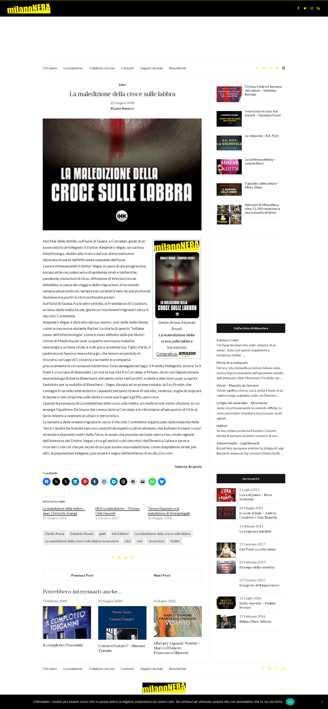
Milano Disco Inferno (255, 621)
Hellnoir (222, 426)
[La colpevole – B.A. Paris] (229, 143)
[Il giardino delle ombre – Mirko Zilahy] (229, 190)
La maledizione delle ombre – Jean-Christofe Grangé (64, 510)
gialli (102, 534)
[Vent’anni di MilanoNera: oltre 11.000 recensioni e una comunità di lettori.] (229, 215)
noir (140, 541)
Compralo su (167, 353)
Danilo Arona (54, 534)
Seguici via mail (151, 68)
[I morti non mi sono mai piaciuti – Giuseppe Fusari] (229, 119)
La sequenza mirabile (255, 531)
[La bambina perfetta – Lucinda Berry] (229, 167)
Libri (122, 85)
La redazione (73, 68)
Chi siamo (50, 68)
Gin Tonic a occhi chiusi (257, 549)
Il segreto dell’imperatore (259, 585)
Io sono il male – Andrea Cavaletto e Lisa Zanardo (258, 515)
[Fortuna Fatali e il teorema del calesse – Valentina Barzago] (229, 94)
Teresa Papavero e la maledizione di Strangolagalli (169, 510)
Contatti (127, 68)
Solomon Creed (227, 340)
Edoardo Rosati (81, 534)
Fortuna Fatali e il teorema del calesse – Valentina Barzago (263, 90)
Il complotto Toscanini (62, 645)
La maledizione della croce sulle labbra (162, 534)
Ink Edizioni (120, 534)
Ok (290, 702)
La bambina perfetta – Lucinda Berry (260, 161)
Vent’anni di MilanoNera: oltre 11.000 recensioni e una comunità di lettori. (262, 208)
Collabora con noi (102, 68)
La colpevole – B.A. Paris (262, 136)
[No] (322, 701)
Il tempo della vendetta (256, 567)
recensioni (156, 541)
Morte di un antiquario (232, 363)
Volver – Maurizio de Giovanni (238, 385)
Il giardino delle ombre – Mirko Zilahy (262, 185)
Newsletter (177, 68)
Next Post (162, 575)
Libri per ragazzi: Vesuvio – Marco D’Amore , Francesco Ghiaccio (177, 648)
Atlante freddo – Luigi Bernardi (238, 443)
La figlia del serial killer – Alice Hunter (242, 403)
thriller (175, 541)
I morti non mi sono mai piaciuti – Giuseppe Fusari (263, 113)
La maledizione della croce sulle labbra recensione (82, 541)
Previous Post (82, 575)
